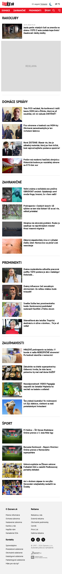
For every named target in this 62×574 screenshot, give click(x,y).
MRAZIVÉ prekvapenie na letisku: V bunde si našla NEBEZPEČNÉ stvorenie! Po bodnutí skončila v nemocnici (41, 352)
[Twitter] (43, 539)
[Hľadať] (53, 10)
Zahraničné (19, 10)
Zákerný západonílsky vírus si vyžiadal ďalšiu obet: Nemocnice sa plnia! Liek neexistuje (41, 243)
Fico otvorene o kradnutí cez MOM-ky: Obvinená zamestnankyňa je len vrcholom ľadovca (41, 128)
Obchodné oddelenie (14, 552)
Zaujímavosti (13, 343)
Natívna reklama (37, 533)
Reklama (35, 509)
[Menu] (59, 10)
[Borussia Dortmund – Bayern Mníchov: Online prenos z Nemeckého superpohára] (12, 453)
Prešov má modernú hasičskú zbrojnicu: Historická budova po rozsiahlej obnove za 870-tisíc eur (42, 162)
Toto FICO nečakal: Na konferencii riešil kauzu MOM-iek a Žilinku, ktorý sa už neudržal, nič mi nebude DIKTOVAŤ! (42, 111)
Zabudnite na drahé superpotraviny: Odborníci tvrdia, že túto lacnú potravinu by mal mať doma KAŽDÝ (40, 369)
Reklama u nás (36, 515)
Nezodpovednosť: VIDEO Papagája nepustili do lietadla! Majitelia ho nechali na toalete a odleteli (39, 386)
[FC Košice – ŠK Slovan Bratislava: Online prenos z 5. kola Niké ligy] (12, 436)
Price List (34, 529)
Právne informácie (13, 515)
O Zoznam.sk (11, 509)
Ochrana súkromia (13, 518)
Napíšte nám (11, 529)
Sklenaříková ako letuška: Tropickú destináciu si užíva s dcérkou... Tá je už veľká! (41, 323)
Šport (48, 10)
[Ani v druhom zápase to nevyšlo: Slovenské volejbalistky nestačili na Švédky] (12, 487)
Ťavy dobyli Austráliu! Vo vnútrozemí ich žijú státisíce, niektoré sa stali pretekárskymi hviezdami (40, 403)
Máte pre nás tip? (12, 563)
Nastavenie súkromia (14, 522)
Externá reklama (37, 518)
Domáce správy (15, 101)
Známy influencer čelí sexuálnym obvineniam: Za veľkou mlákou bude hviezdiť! (40, 289)
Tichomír (43, 4)
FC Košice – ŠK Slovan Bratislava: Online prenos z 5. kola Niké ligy (38, 431)
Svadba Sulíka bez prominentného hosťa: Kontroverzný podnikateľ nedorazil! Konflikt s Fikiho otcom (39, 306)
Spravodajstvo (11, 545)
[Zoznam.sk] (36, 553)
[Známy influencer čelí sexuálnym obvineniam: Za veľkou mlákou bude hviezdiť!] (12, 292)
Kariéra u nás (11, 526)
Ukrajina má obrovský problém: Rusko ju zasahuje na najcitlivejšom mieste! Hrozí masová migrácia (42, 226)
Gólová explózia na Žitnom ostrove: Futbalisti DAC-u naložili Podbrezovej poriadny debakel (40, 467)
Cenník (33, 526)
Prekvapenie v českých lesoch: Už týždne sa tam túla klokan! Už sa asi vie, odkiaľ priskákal (41, 208)
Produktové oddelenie (14, 549)
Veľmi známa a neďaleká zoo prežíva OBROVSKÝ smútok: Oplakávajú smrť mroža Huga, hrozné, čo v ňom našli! (40, 191)
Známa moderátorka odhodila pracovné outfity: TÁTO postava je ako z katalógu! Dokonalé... (41, 272)
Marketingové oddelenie (15, 560)
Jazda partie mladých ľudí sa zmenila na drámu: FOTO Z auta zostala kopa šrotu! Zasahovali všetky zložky (42, 30)
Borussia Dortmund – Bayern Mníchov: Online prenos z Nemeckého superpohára (41, 450)
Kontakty (10, 539)
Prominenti (35, 10)
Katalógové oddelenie (14, 556)
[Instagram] (38, 539)
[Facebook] (33, 539)
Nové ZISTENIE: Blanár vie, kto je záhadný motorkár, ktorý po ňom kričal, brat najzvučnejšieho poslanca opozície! (42, 145)
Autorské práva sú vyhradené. (42, 547)
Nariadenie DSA (12, 533)
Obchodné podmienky (39, 522)
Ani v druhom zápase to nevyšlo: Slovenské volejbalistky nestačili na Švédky (40, 484)
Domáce (6, 10)
